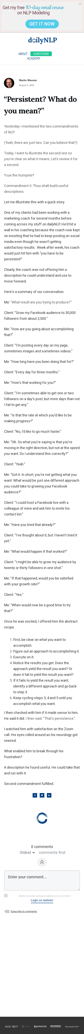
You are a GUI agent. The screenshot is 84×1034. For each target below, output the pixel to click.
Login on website (42, 900)
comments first (52, 852)
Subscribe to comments (24, 911)
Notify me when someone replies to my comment (44, 896)
